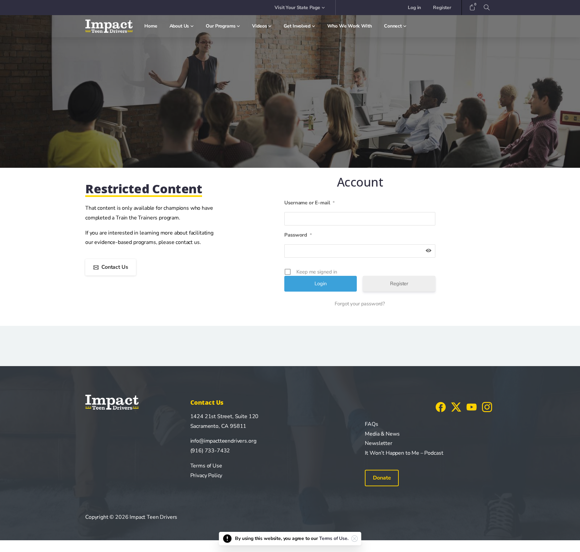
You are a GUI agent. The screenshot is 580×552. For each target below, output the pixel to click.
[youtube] (471, 406)
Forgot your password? (360, 303)
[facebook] (440, 406)
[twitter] (456, 406)
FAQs (371, 424)
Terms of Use (206, 465)
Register (399, 283)
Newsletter (378, 443)
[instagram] (487, 406)
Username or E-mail (309, 202)
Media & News (382, 434)
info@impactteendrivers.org (223, 441)
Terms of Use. (333, 538)
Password (298, 235)
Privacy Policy (206, 475)
